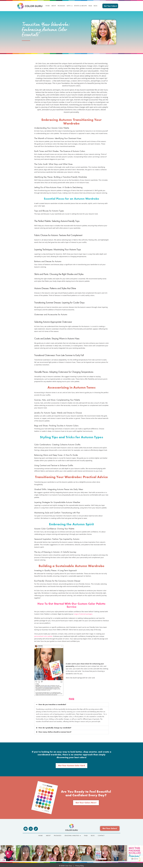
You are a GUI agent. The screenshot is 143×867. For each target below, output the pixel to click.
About (53, 6)
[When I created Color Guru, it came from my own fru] (119, 853)
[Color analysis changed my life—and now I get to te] (71, 853)
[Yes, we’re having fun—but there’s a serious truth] (87, 853)
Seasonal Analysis (72, 835)
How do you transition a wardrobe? (52, 704)
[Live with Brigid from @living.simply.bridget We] (24, 853)
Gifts (69, 6)
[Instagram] (31, 829)
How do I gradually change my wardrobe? (54, 728)
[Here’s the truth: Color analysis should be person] (56, 853)
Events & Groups (80, 6)
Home (48, 6)
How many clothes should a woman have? (54, 732)
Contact (101, 835)
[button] (71, 705)
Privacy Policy (79, 866)
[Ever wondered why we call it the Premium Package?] (135, 853)
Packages (61, 6)
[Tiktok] (36, 829)
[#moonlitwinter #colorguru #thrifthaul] (8, 853)
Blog (95, 6)
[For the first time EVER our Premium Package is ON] (103, 853)
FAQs (90, 6)
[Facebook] (26, 829)
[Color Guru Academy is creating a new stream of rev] (40, 853)
